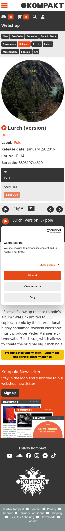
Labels (48, 44)
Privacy (51, 509)
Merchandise (10, 51)
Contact (35, 509)
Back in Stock (48, 36)
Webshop (10, 25)
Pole (17, 142)
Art (36, 51)
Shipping (56, 513)
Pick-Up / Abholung (22, 517)
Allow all (33, 275)
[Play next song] (59, 209)
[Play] (5, 209)
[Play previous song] (50, 209)
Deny (33, 297)
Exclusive (32, 36)
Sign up (10, 393)
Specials (25, 51)
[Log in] (43, 16)
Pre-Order (17, 36)
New (5, 36)
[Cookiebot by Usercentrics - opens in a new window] (46, 231)
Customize (30, 286)
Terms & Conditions (31, 513)
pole (5, 134)
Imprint (8, 513)
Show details (47, 264)
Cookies (33, 521)
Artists (36, 44)
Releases (24, 44)
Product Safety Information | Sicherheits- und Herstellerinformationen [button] (32, 355)
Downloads (9, 44)
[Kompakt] (42, 5)
